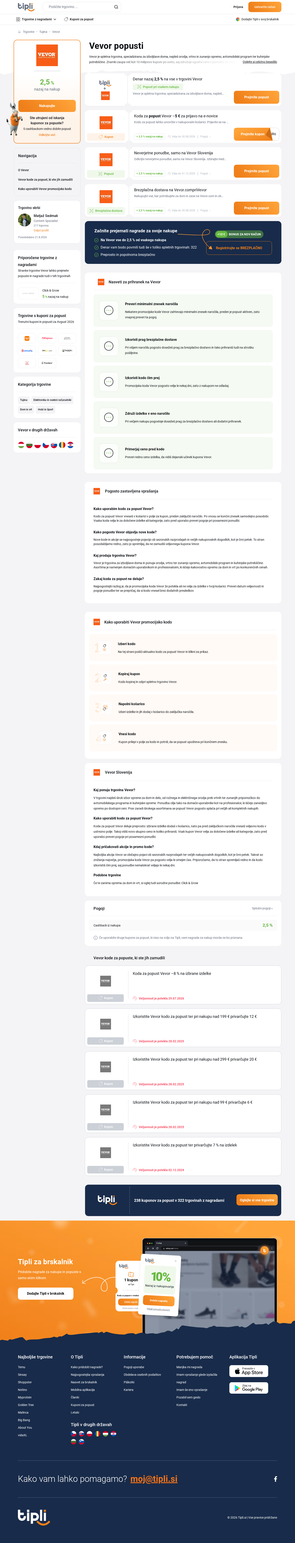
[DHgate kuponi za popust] (47, 351)
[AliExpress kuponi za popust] (47, 338)
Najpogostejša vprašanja (87, 1374)
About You (25, 1427)
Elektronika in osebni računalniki (52, 400)
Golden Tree (26, 1405)
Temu (21, 1367)
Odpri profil (41, 230)
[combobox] (82, 7)
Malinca (23, 1412)
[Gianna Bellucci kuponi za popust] (67, 338)
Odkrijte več (47, 135)
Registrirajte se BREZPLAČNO (239, 248)
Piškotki (129, 1382)
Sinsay (22, 1374)
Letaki (75, 1412)
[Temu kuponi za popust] (27, 338)
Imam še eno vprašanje (191, 1390)
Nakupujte (47, 106)
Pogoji (204, 136)
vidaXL (22, 1435)
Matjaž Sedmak (46, 216)
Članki (75, 1397)
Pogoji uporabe (134, 1367)
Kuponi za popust (82, 1405)
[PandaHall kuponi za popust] (67, 351)
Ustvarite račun (264, 7)
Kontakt (181, 1405)
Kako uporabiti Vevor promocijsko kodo (45, 189)
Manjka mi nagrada (189, 1367)
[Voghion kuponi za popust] (27, 363)
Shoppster (25, 1382)
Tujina (43, 31)
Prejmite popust (256, 97)
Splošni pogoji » (262, 908)
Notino (22, 1390)
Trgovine (28, 31)
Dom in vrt (26, 409)
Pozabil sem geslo (188, 1397)
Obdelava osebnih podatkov (142, 1374)
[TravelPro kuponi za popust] (47, 363)
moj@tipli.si (154, 1479)
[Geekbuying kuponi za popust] (27, 351)
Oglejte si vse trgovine (257, 1200)
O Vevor (23, 170)
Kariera (128, 1390)
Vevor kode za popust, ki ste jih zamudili (45, 179)
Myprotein (25, 1397)
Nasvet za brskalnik (84, 1382)
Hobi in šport (45, 409)
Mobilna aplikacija (83, 1390)
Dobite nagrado (159, 1301)
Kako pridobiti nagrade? (87, 1367)
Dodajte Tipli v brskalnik (45, 1293)
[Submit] (116, 7)
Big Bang (24, 1420)
